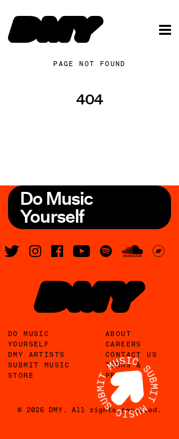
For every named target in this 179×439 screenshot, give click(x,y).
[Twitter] (11, 251)
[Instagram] (35, 251)
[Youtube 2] (81, 251)
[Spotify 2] (106, 251)
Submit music (39, 364)
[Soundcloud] (132, 251)
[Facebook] (57, 251)
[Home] (55, 29)
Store (21, 375)
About (118, 333)
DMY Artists (36, 354)
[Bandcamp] (159, 251)
